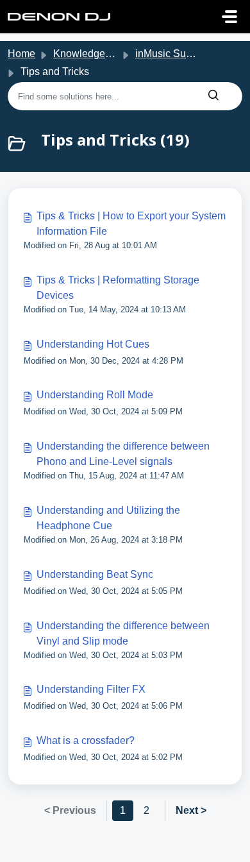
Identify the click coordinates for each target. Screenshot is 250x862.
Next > (191, 810)
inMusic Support (172, 53)
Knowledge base (91, 53)
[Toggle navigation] (229, 16)
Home (21, 53)
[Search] (213, 96)
